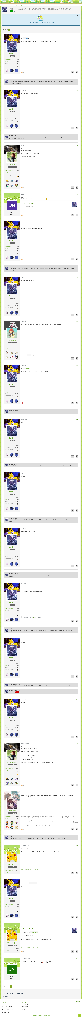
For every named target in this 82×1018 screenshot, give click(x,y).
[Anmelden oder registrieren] (76, 2)
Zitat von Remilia (28, 203)
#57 (77, 845)
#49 (77, 419)
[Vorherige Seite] (3, 30)
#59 (77, 924)
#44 (77, 194)
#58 (77, 880)
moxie (30, 355)
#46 (77, 277)
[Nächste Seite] (19, 30)
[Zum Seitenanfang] (79, 1015)
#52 (77, 583)
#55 (77, 743)
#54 (77, 699)
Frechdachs (26, 368)
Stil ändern (78, 1001)
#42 (77, 90)
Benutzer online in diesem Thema (13, 993)
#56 (77, 792)
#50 (77, 473)
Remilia (17, 11)
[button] (80, 2)
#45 (77, 222)
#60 (77, 958)
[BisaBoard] (4, 1)
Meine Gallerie (24, 869)
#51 (77, 528)
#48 (77, 365)
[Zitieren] (77, 72)
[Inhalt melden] (72, 72)
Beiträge (6, 61)
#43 (77, 145)
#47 (77, 321)
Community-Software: (41, 1015)
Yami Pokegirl (33, 883)
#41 (77, 35)
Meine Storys (33, 869)
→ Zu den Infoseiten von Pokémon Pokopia (41, 24)
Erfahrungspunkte (9, 59)
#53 (77, 639)
